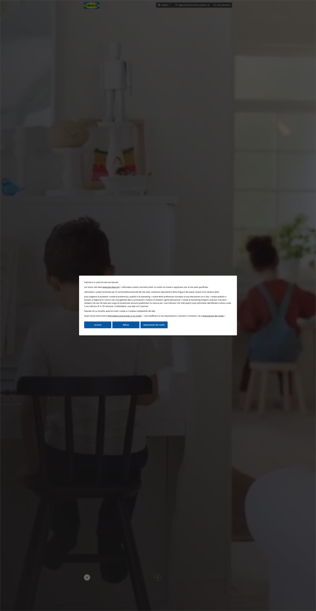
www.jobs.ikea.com (110, 287)
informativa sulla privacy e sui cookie (124, 316)
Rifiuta (126, 325)
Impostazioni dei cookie (154, 325)
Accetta (97, 325)
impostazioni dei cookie (213, 316)
